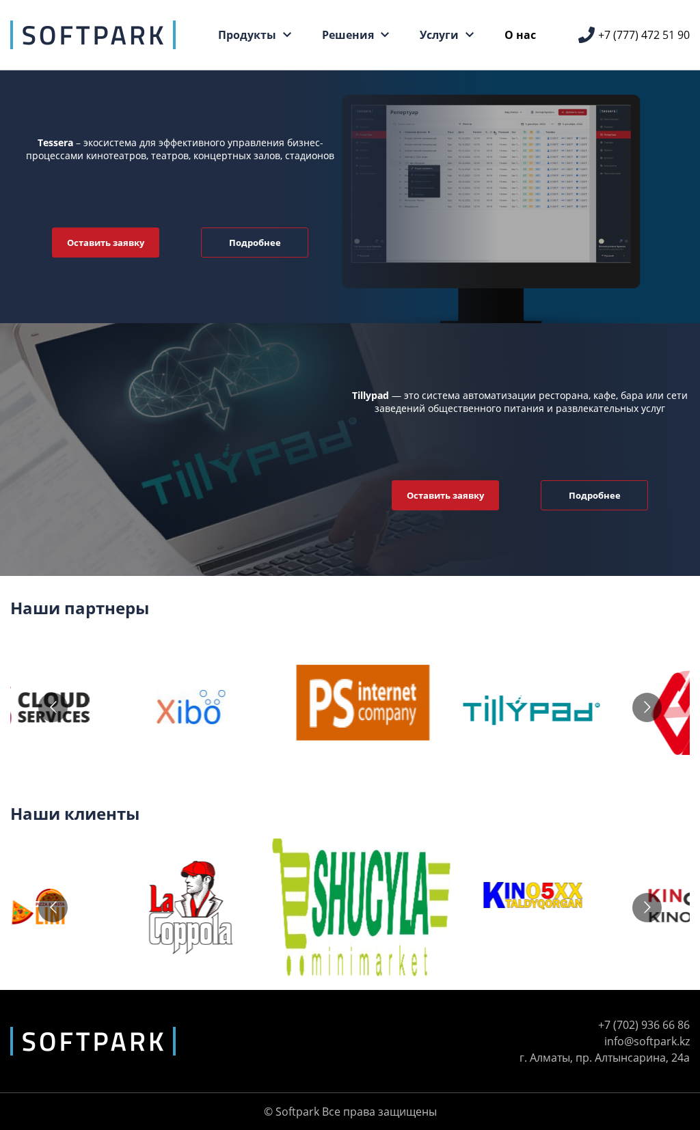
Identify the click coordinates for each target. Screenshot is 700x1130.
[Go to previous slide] (53, 707)
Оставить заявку (105, 242)
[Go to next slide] (647, 707)
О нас (520, 34)
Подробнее (255, 242)
